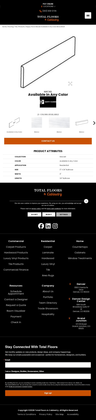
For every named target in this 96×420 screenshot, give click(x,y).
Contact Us (48, 141)
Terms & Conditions (26, 414)
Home (4, 27)
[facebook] (41, 226)
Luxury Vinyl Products (16, 258)
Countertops (80, 247)
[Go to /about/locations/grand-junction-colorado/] (80, 323)
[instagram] (55, 226)
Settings (64, 214)
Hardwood (48, 258)
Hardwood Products (16, 252)
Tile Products (16, 264)
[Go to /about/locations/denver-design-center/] (80, 305)
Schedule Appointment (16, 292)
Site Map (59, 414)
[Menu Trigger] (88, 15)
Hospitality (48, 314)
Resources (16, 285)
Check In (16, 322)
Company (48, 285)
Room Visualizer (16, 310)
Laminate (48, 252)
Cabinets (80, 252)
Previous (2, 123)
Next (94, 123)
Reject (49, 214)
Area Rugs (48, 275)
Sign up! (48, 393)
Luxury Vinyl (48, 264)
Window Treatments (80, 258)
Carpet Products (16, 247)
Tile (16, 27)
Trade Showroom (48, 308)
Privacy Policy (45, 414)
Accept (34, 214)
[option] (37, 125)
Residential (48, 241)
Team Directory (48, 302)
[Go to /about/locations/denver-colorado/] (80, 288)
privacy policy (36, 208)
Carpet (48, 247)
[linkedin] (48, 226)
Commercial (16, 241)
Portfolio (48, 297)
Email (7, 360)
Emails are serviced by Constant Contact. (20, 386)
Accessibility (73, 414)
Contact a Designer (16, 299)
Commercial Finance (16, 269)
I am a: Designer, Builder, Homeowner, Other (24, 371)
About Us (48, 291)
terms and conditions (54, 208)
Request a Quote (16, 305)
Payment (16, 316)
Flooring (10, 27)
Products (21, 27)
